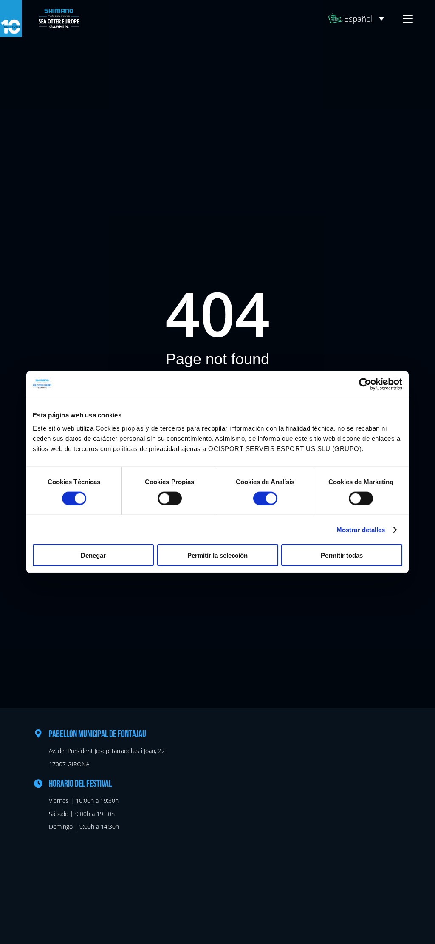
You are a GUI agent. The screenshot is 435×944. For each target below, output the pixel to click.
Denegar (93, 555)
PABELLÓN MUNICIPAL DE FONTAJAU (97, 735)
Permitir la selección (217, 555)
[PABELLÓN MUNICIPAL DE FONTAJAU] (38, 733)
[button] (364, 18)
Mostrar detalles (360, 529)
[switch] (170, 498)
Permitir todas (342, 555)
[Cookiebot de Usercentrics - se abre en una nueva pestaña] (365, 383)
